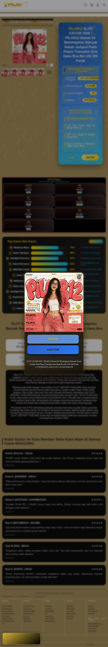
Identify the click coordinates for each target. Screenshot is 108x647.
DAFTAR (53, 349)
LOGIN (53, 339)
